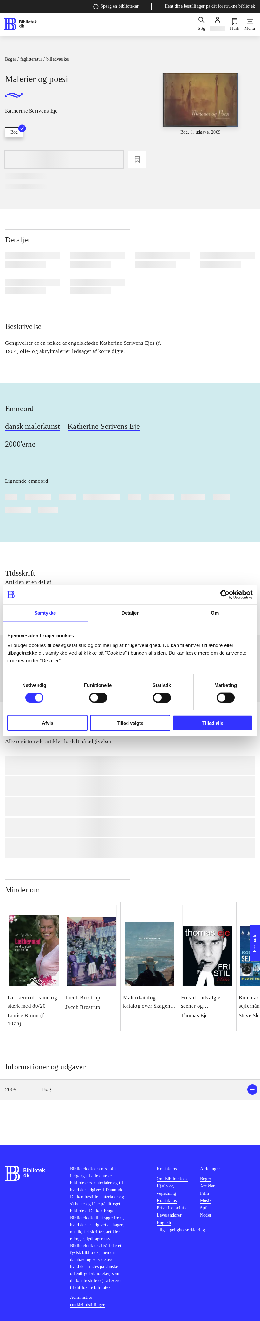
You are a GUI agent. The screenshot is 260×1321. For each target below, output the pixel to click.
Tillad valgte (130, 723)
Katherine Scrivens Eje (104, 426)
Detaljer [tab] (130, 612)
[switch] (98, 697)
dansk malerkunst (32, 426)
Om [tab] (215, 612)
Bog (14, 132)
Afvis (47, 723)
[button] (130, 1089)
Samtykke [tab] (45, 612)
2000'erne (20, 444)
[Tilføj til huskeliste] (137, 159)
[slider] (200, 120)
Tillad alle (212, 723)
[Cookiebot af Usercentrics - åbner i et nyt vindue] (225, 594)
